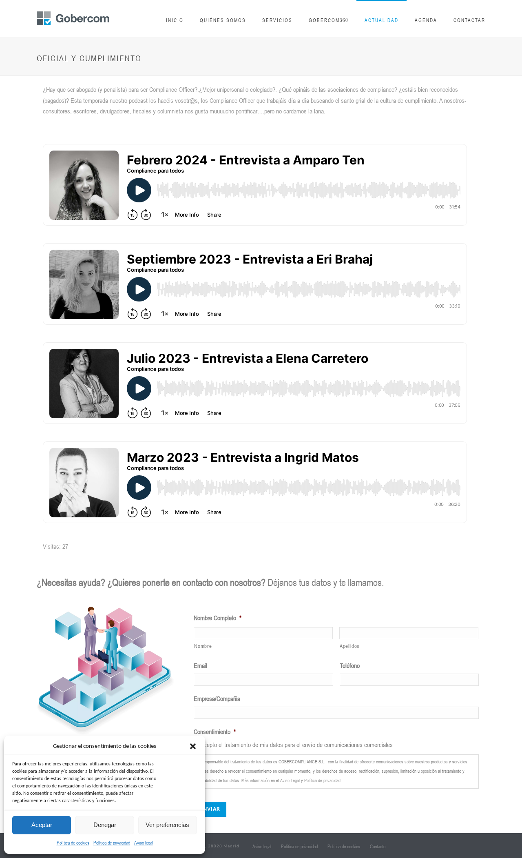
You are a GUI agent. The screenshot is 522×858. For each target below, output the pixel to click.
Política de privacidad (111, 843)
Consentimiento (215, 731)
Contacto (377, 846)
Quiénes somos (223, 20)
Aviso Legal (290, 780)
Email (200, 665)
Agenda (426, 20)
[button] (193, 746)
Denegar (104, 824)
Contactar (469, 20)
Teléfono (350, 665)
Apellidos (349, 646)
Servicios (277, 20)
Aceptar (41, 824)
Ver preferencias (167, 824)
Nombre (203, 646)
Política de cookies (73, 843)
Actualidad (381, 20)
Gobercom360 (328, 20)
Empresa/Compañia (217, 698)
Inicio (175, 20)
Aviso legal (143, 843)
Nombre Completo (217, 617)
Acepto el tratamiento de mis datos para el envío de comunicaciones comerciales (296, 744)
